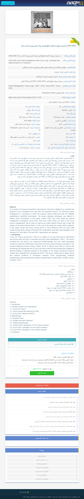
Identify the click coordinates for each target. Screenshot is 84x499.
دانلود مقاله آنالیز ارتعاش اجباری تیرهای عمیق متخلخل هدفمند (60, 417)
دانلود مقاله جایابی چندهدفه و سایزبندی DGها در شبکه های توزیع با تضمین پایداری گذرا (54, 431)
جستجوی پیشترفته (42, 464)
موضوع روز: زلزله (42, 475)
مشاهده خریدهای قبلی (42, 385)
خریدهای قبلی (42, 456)
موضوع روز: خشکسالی (41, 479)
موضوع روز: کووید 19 (42, 467)
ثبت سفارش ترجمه (41, 460)
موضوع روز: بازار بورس (42, 471)
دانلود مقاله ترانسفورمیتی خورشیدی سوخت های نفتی (62, 402)
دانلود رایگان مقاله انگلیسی (62, 344)
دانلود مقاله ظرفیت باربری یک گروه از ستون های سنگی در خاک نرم (59, 412)
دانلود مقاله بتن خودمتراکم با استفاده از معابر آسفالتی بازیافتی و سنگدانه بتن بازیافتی (55, 422)
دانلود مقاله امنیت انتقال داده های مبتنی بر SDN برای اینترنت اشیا (59, 397)
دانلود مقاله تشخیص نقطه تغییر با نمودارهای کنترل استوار (61, 407)
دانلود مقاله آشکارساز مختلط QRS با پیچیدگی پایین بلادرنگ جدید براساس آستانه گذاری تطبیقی (52, 427)
